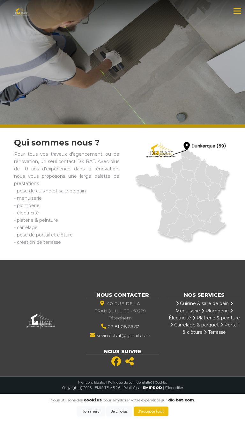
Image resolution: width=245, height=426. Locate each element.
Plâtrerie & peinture (217, 318)
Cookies (161, 382)
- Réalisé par (142, 387)
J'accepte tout (151, 411)
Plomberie (216, 311)
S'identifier (174, 387)
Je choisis (119, 411)
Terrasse (216, 332)
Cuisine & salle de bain (204, 303)
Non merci (90, 411)
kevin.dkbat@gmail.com (123, 335)
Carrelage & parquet (196, 325)
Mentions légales (91, 382)
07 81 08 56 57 (123, 326)
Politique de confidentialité (130, 382)
